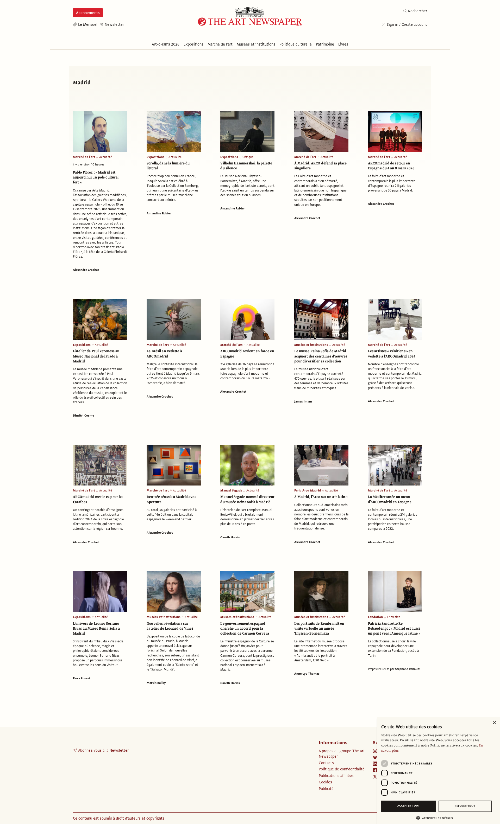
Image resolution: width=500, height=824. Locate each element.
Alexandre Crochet (86, 270)
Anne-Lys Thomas (307, 674)
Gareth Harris (230, 537)
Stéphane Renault (407, 669)
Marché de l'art (84, 157)
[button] (436, 818)
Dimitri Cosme (83, 415)
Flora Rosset (81, 678)
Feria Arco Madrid (307, 490)
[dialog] (438, 770)
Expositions (155, 157)
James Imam (303, 401)
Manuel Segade (231, 490)
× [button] (494, 723)
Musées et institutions (311, 345)
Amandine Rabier (159, 213)
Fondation (375, 617)
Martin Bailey (156, 683)
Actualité (105, 157)
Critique (248, 157)
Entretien (394, 617)
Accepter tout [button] (408, 806)
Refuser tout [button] (465, 806)
